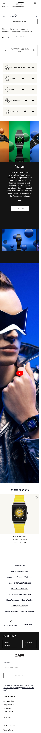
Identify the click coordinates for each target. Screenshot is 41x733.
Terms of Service (28, 688)
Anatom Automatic (19, 537)
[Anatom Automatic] (19, 514)
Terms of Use (8, 730)
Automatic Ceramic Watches (19, 577)
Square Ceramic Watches (20, 594)
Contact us (28, 644)
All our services (8, 701)
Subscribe (19, 675)
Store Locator (8, 711)
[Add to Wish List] (36, 15)
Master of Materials (19, 588)
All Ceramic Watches (20, 571)
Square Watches (28, 611)
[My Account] (35, 3)
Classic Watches (11, 611)
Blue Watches (27, 599)
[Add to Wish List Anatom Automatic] (36, 498)
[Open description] (36, 31)
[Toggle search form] (8, 3)
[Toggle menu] (4, 3)
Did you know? (8, 704)
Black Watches (12, 599)
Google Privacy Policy (10, 688)
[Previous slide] (5, 242)
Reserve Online (19, 21)
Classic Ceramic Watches (20, 582)
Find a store (7, 644)
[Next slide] (36, 242)
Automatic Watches (19, 605)
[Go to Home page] (19, 3)
